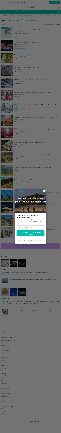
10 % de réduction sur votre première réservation (30, 233)
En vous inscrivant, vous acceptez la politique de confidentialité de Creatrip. (30, 241)
